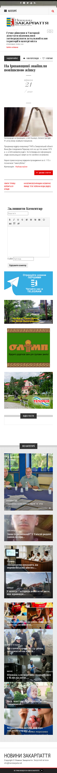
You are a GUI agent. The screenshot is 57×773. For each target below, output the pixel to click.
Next (51, 31)
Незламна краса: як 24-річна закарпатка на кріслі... (25, 650)
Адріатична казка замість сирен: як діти (24, 503)
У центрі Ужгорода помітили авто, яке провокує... (28, 593)
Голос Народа (11, 530)
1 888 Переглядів (32, 58)
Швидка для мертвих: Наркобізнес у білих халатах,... (29, 676)
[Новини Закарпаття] (28, 22)
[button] (10, 219)
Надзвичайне (21, 166)
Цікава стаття (44, 173)
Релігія (9, 698)
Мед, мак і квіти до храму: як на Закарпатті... (26, 703)
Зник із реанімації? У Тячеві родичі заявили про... (29, 535)
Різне (9, 724)
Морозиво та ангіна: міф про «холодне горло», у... (25, 729)
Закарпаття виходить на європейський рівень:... (22, 566)
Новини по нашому (13, 645)
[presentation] (10, 219)
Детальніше (43, 508)
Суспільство (11, 501)
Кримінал (10, 588)
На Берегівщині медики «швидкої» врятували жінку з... (29, 623)
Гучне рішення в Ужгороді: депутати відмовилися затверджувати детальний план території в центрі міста (27, 36)
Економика (10, 561)
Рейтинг (49, 58)
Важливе (9, 671)
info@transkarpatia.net (13, 763)
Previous (48, 31)
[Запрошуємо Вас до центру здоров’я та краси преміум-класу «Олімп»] (28, 348)
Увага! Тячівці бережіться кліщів (9, 186)
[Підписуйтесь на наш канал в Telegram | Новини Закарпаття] (28, 283)
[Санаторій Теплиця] (28, 390)
